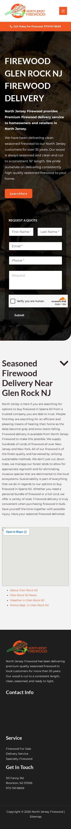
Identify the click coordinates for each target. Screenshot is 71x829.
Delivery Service (17, 753)
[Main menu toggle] (63, 11)
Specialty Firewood (19, 758)
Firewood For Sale (18, 748)
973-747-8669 (15, 788)
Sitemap (35, 816)
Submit (19, 315)
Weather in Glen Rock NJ (27, 600)
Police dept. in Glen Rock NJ (29, 605)
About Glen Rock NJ (24, 590)
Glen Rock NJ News (23, 595)
